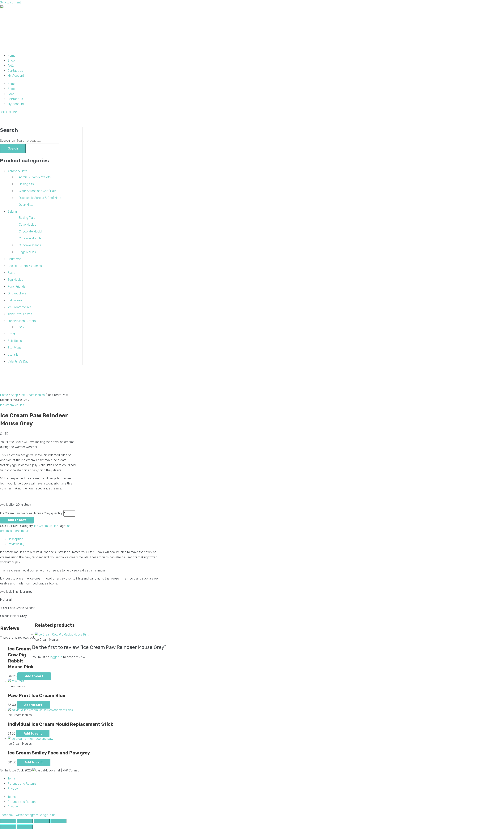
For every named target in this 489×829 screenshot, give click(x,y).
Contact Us (15, 70)
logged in (56, 657)
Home (11, 55)
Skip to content (10, 2)
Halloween (15, 300)
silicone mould (19, 531)
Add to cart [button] (34, 676)
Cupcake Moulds (30, 238)
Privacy (13, 788)
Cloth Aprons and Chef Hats (38, 191)
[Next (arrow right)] (25, 826)
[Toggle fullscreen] (25, 821)
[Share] (42, 821)
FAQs (11, 65)
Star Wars (14, 347)
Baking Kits (26, 184)
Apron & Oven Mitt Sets (35, 177)
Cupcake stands (30, 245)
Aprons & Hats (17, 171)
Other (11, 334)
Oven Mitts (26, 204)
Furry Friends (16, 286)
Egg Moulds (15, 279)
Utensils (13, 354)
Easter (12, 273)
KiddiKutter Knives (20, 314)
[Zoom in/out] (8, 821)
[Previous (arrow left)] (8, 826)
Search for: (7, 140)
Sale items (15, 341)
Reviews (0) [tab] (16, 544)
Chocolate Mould (30, 231)
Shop (11, 60)
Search (13, 148)
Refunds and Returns (22, 783)
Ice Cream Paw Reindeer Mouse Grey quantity (31, 513)
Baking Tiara (27, 217)
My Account (16, 75)
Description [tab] (15, 539)
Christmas (14, 259)
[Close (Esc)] (58, 821)
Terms (12, 778)
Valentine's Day (18, 361)
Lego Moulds (27, 252)
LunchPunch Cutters (22, 321)
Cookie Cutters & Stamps (25, 266)
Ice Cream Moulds (20, 307)
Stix (21, 327)
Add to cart (17, 520)
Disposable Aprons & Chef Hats (40, 198)
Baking (12, 211)
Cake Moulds (27, 224)
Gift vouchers (17, 293)
